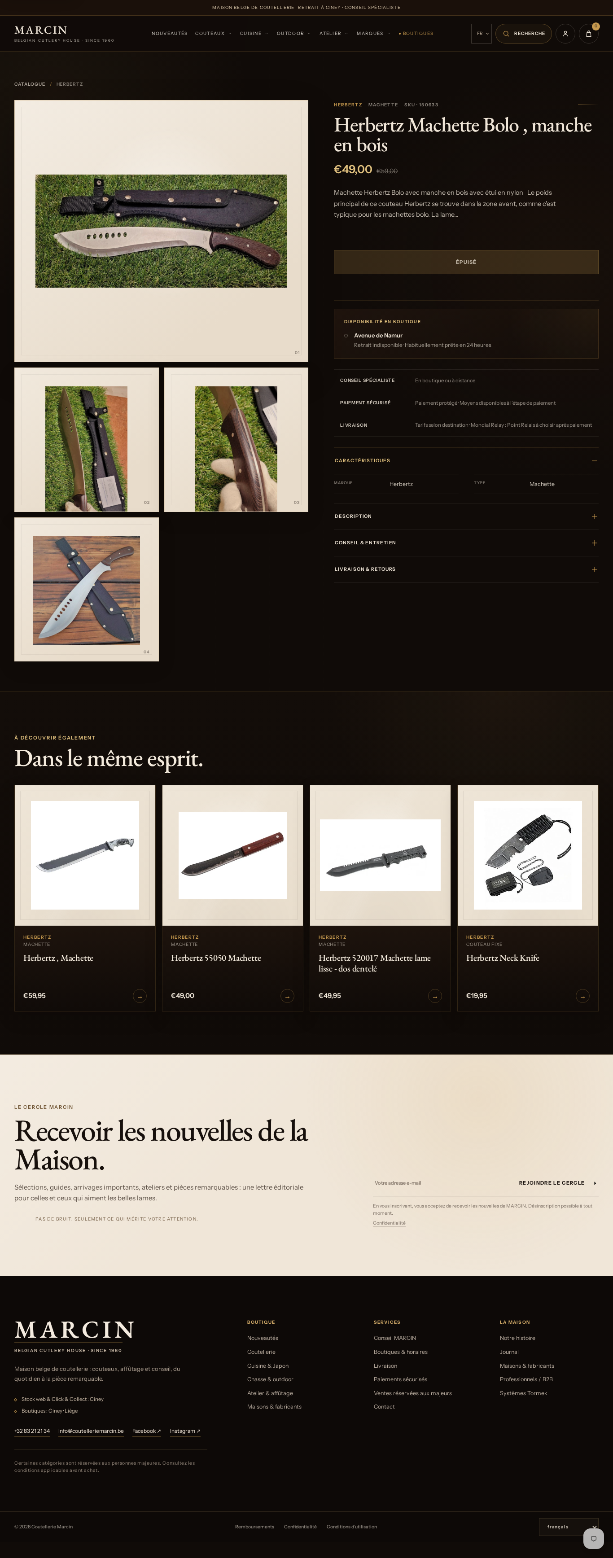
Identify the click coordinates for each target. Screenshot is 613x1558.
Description (353, 516)
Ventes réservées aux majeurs (413, 1393)
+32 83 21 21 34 (32, 1430)
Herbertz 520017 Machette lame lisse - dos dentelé (375, 963)
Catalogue (29, 84)
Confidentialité (389, 1223)
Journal (509, 1351)
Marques (370, 33)
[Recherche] (523, 34)
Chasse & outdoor (270, 1379)
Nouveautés (170, 33)
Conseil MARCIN (395, 1338)
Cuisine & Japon (268, 1365)
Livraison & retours (365, 569)
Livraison (385, 1365)
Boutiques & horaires (401, 1351)
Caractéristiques (362, 461)
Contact (384, 1406)
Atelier (331, 33)
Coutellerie (261, 1351)
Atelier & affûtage (270, 1393)
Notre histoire (517, 1338)
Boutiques (418, 33)
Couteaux (209, 33)
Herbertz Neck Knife (502, 957)
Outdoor (290, 33)
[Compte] (565, 34)
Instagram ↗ (185, 1430)
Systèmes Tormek (523, 1393)
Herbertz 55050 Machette (216, 957)
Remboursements (254, 1527)
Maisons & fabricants (274, 1406)
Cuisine (251, 33)
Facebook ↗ (146, 1430)
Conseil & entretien (365, 543)
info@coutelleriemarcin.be (91, 1430)
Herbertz (348, 105)
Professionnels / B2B (526, 1379)
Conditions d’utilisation (352, 1527)
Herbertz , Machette (58, 957)
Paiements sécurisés (400, 1379)
